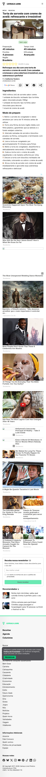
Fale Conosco (8, 739)
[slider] (10, 64)
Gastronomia (8, 696)
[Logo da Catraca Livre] (12, 3)
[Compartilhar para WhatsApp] (20, 85)
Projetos (6, 713)
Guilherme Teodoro (12, 79)
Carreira (6, 666)
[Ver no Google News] (9, 85)
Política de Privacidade (12, 651)
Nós (4, 708)
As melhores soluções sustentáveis (17, 661)
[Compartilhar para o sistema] (41, 85)
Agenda (6, 634)
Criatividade (7, 678)
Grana (5, 702)
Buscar (5, 645)
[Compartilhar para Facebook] (34, 85)
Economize (7, 681)
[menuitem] (23, 631)
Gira (4, 699)
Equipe (5, 748)
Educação (7, 684)
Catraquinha (7, 669)
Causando (7, 672)
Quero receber (23, 582)
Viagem (6, 722)
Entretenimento (9, 687)
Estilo (5, 690)
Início (5, 10)
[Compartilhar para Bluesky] (27, 85)
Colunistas (8, 638)
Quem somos (8, 742)
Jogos (5, 705)
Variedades (7, 719)
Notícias (6, 710)
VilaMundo (7, 725)
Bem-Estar (7, 664)
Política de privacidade (12, 745)
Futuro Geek (7, 693)
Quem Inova (7, 716)
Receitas (11, 10)
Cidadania (7, 675)
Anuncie (6, 736)
